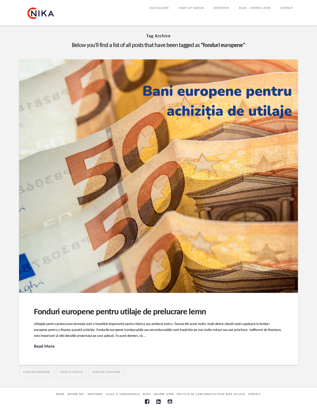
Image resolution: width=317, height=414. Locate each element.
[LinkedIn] (158, 401)
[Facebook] (147, 401)
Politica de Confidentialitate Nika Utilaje (211, 394)
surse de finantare (106, 372)
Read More (44, 347)
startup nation (71, 372)
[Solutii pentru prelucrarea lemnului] (40, 13)
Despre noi (76, 394)
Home (60, 394)
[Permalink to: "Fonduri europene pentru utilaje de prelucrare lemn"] (158, 176)
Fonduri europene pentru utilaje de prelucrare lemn (120, 312)
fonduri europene (36, 372)
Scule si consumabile (123, 394)
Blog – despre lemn (158, 394)
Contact (254, 394)
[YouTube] (170, 401)
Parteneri (95, 394)
